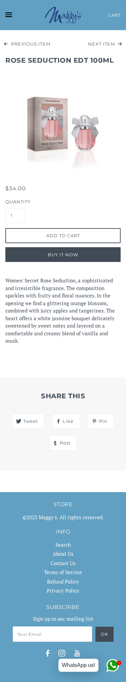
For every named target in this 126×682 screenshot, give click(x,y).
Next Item (102, 44)
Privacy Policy (63, 590)
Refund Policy (63, 581)
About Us (63, 553)
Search (63, 544)
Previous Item (30, 44)
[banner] (63, 15)
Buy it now (63, 254)
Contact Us (63, 563)
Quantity (15, 201)
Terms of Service (63, 572)
